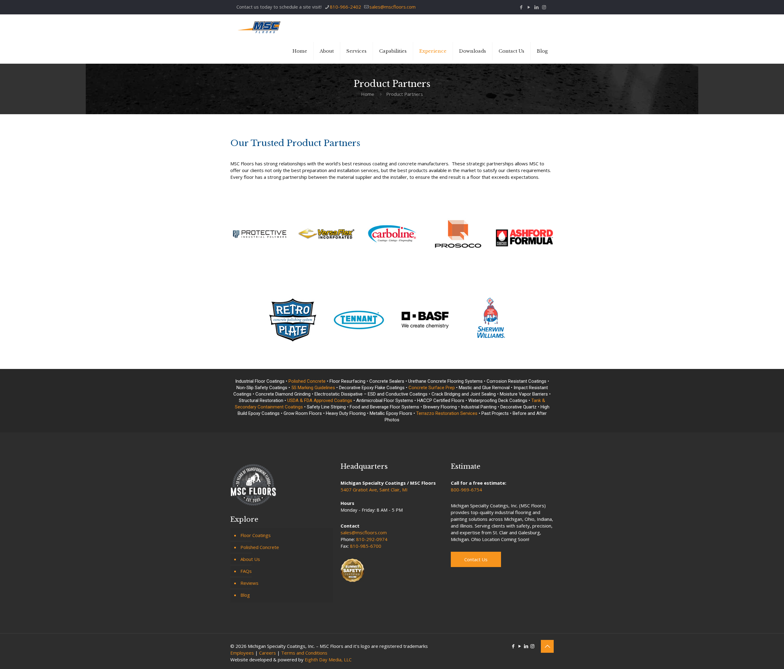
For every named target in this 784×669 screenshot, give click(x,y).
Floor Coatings (255, 535)
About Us (250, 559)
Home (367, 94)
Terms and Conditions (304, 653)
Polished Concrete (307, 381)
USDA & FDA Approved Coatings (320, 400)
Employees (242, 653)
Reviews (249, 583)
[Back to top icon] (547, 646)
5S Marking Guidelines (313, 387)
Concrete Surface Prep (432, 387)
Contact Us (476, 559)
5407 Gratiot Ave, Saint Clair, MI (374, 490)
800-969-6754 (466, 490)
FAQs (246, 571)
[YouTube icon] (528, 7)
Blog (245, 595)
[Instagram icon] (544, 7)
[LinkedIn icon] (536, 7)
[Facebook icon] (521, 7)
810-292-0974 (371, 539)
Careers (267, 653)
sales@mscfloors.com (392, 7)
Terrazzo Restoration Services (446, 413)
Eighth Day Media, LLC (328, 659)
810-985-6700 (365, 546)
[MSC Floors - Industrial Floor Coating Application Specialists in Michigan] (259, 26)
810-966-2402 (345, 7)
